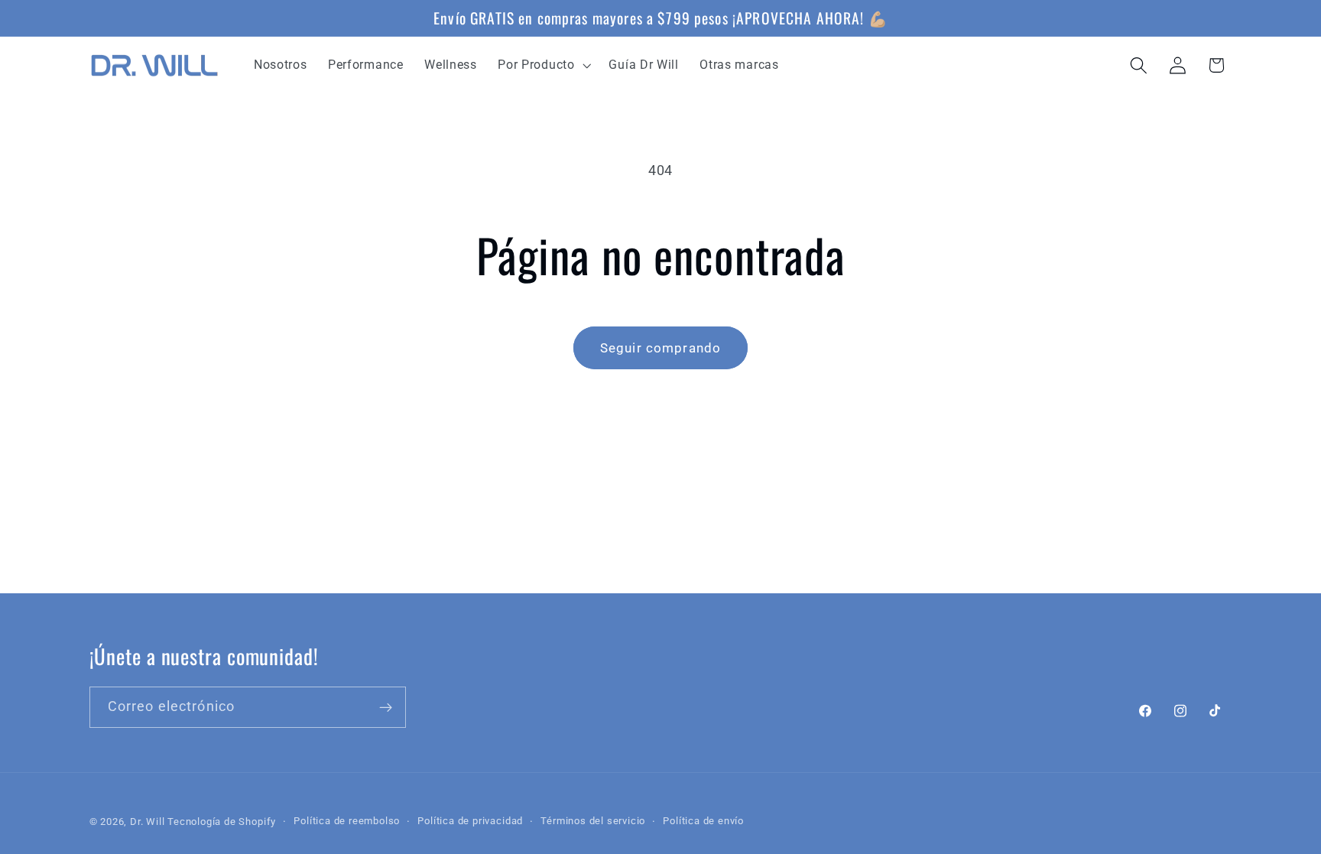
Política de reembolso (347, 820)
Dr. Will (147, 821)
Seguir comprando (660, 348)
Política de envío (703, 820)
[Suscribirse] (385, 708)
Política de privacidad (470, 820)
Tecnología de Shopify (221, 821)
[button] (543, 65)
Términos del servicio (592, 820)
